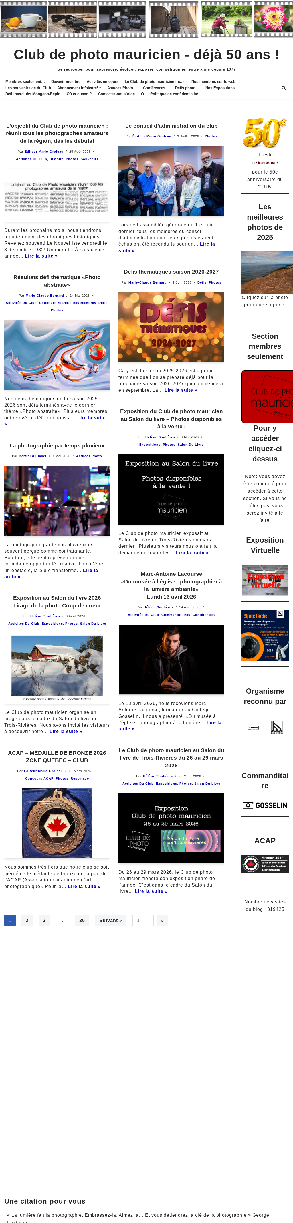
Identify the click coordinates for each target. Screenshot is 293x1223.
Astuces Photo (89, 456)
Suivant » (110, 920)
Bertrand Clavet (33, 456)
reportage (80, 778)
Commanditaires (175, 614)
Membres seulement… (25, 81)
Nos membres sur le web (213, 81)
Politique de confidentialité (174, 94)
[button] (184, 82)
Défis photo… (187, 88)
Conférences (204, 614)
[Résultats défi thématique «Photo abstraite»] (57, 355)
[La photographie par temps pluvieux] (57, 501)
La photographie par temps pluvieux (57, 446)
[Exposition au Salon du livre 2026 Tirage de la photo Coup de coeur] (57, 668)
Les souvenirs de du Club (28, 88)
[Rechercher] (284, 88)
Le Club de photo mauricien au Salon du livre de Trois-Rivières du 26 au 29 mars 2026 (171, 757)
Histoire (57, 159)
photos (72, 159)
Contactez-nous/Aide (116, 94)
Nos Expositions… (221, 88)
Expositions (150, 444)
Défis (202, 282)
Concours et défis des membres (67, 302)
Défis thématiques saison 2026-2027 (171, 272)
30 (82, 920)
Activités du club (31, 159)
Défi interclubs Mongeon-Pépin (32, 94)
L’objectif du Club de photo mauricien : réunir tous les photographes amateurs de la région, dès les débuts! (57, 133)
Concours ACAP (39, 778)
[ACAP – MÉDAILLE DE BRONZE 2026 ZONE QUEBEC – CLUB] (57, 823)
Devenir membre (65, 81)
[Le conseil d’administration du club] (171, 181)
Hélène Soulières (160, 437)
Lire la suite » (41, 256)
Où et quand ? (79, 94)
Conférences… (156, 88)
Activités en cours (102, 81)
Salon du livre (191, 444)
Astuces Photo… (122, 88)
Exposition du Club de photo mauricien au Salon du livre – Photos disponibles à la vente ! (171, 418)
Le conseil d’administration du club (171, 126)
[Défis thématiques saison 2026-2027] (171, 327)
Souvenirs (89, 159)
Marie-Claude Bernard (147, 282)
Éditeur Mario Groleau (44, 151)
